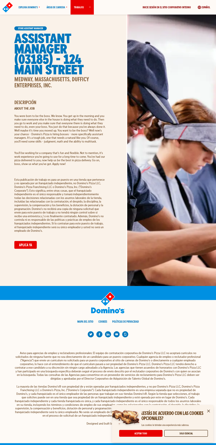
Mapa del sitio (85, 321)
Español (206, 7)
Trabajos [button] (79, 7)
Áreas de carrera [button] (56, 7)
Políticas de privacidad (125, 321)
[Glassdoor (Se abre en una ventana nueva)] (125, 334)
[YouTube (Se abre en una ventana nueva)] (117, 334)
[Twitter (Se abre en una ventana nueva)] (91, 334)
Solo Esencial (186, 433)
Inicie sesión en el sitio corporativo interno (167, 7)
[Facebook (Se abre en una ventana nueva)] (99, 334)
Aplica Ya (25, 245)
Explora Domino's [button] (28, 7)
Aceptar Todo (140, 433)
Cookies (102, 321)
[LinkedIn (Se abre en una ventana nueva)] (108, 334)
